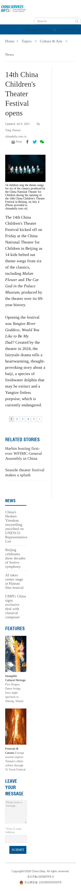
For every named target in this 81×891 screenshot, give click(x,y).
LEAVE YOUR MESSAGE (14, 787)
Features (15, 628)
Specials (12, 48)
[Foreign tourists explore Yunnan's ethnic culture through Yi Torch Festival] (15, 726)
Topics (36, 48)
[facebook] (27, 142)
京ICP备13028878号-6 (40, 876)
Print (19, 141)
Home (9, 38)
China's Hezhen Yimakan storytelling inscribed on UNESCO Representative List (16, 526)
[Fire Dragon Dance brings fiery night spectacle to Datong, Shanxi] (15, 653)
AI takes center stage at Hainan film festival (14, 581)
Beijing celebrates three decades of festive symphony (15, 558)
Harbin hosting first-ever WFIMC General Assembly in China (23, 453)
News (54, 38)
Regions (60, 48)
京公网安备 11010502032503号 (43, 882)
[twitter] (35, 142)
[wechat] (42, 142)
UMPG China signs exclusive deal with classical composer (15, 606)
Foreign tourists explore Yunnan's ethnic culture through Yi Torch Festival (15, 761)
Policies (32, 38)
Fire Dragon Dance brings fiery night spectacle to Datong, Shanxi (14, 693)
